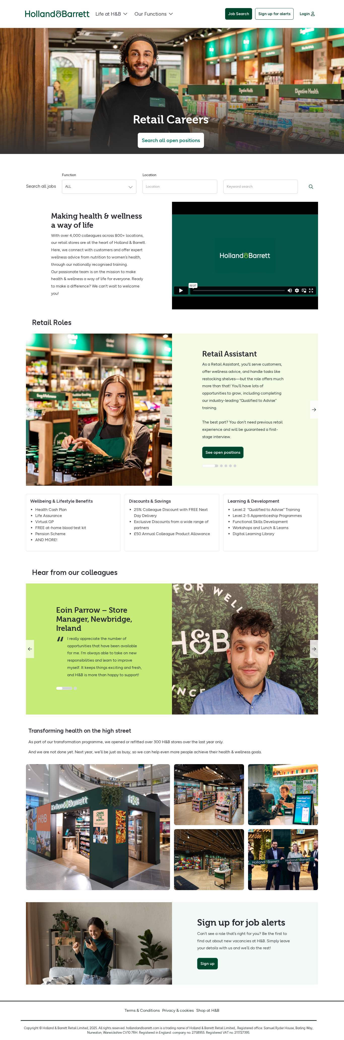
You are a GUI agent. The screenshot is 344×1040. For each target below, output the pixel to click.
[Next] (314, 410)
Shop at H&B (207, 1010)
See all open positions (228, 445)
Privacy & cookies (178, 1010)
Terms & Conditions (142, 1010)
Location (149, 175)
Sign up (207, 963)
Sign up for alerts (274, 13)
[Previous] (30, 410)
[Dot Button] (205, 458)
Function (69, 175)
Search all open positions (171, 140)
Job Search (238, 13)
